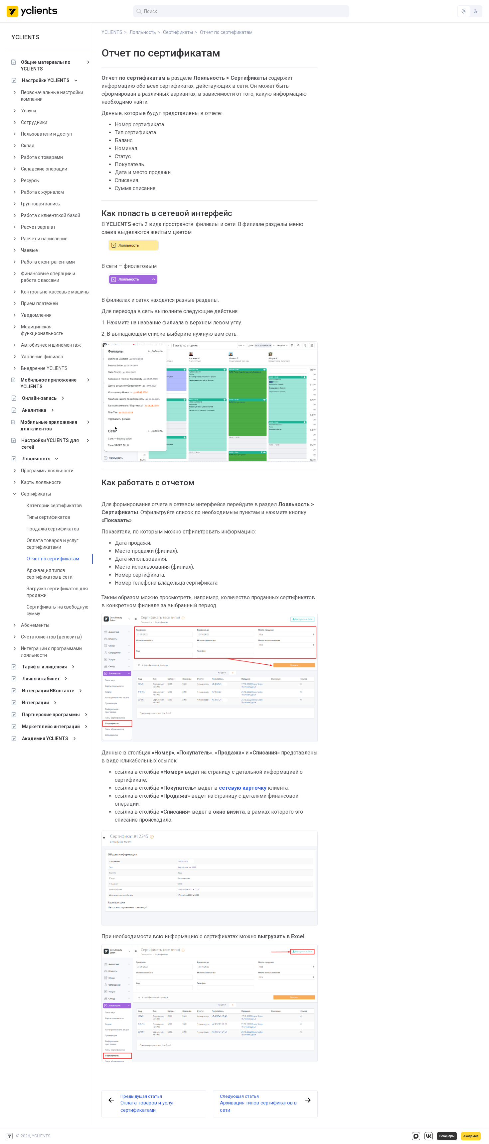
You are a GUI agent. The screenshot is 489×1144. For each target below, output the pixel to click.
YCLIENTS (25, 37)
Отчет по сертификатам (53, 558)
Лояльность (36, 458)
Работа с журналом (42, 192)
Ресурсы (30, 180)
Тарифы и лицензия (44, 666)
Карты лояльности (41, 482)
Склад (28, 145)
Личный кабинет (41, 678)
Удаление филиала (42, 356)
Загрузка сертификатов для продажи (57, 592)
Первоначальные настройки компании (52, 96)
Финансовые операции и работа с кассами (48, 277)
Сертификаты (36, 494)
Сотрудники (34, 122)
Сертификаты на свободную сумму (57, 610)
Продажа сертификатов (53, 528)
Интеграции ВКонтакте (48, 690)
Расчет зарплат (38, 227)
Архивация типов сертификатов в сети (50, 574)
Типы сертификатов (48, 517)
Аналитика (34, 410)
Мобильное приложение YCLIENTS (49, 383)
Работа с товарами (42, 157)
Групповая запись (40, 203)
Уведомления (36, 315)
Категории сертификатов (54, 505)
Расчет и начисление (44, 238)
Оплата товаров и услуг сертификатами (53, 544)
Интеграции (35, 702)
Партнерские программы (51, 714)
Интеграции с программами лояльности (51, 652)
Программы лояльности (47, 470)
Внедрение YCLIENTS (44, 368)
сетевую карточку (242, 788)
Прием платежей (39, 303)
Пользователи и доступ (46, 134)
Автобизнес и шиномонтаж (51, 345)
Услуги (28, 110)
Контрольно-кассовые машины (55, 291)
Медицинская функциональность (42, 330)
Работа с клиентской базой (50, 215)
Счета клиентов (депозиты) (51, 636)
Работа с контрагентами (48, 262)
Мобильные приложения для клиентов (48, 425)
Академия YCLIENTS (45, 738)
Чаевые (29, 250)
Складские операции (44, 169)
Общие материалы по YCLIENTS (46, 65)
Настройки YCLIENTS (46, 80)
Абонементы (35, 625)
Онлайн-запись (39, 398)
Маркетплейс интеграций (51, 726)
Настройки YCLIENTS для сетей (50, 444)
